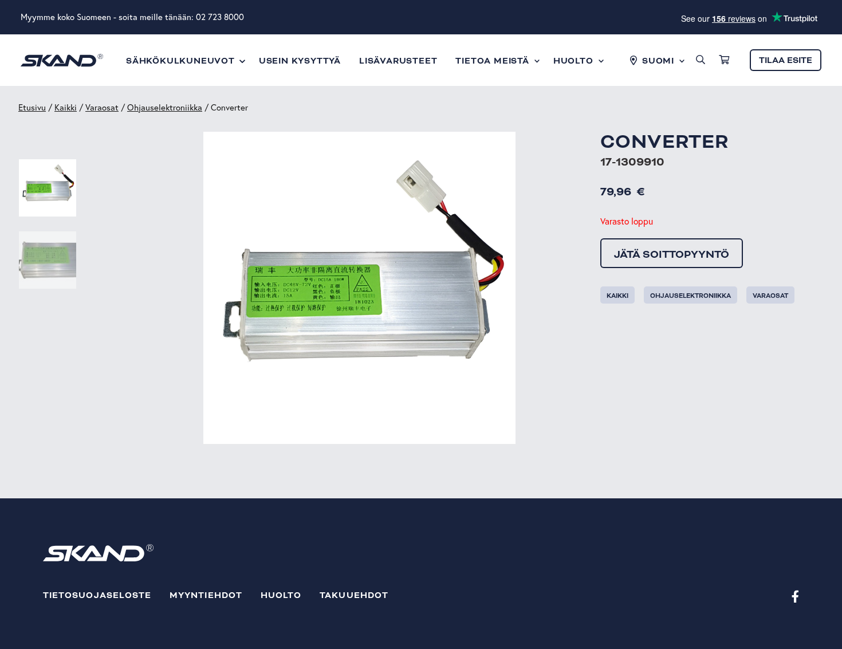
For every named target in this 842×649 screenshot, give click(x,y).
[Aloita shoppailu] (724, 60)
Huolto (281, 595)
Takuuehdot (354, 595)
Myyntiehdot (206, 595)
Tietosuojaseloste (97, 595)
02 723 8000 (220, 16)
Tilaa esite (785, 60)
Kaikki (65, 107)
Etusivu (32, 107)
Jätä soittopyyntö (671, 254)
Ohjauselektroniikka (164, 107)
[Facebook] (795, 596)
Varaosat (102, 107)
